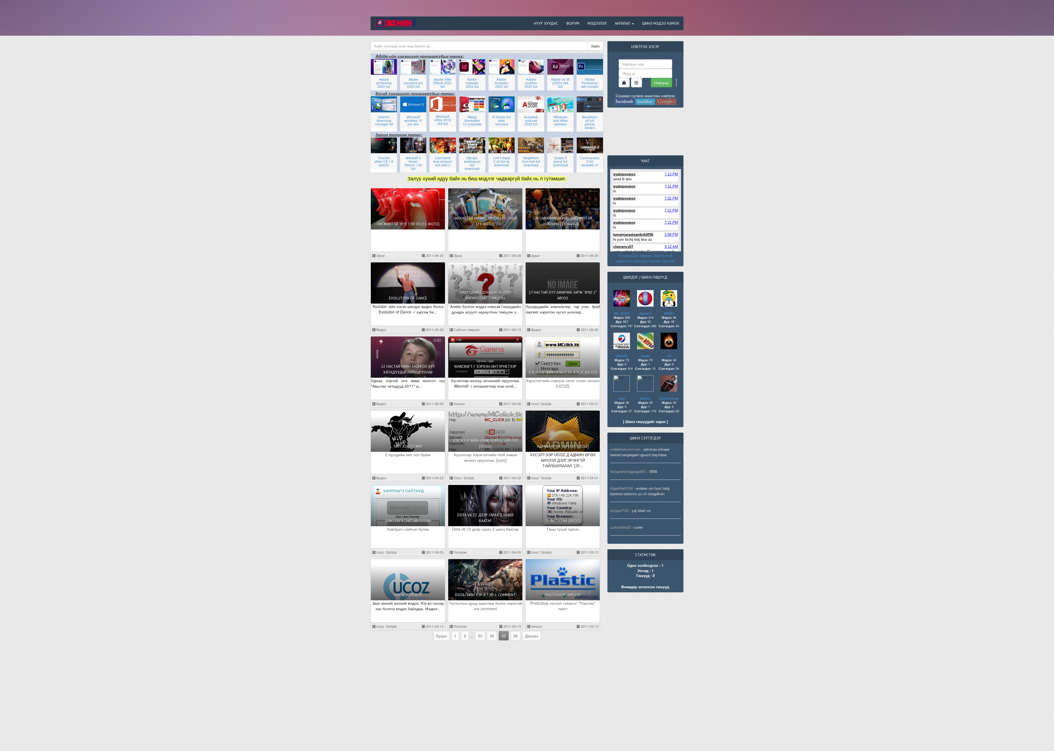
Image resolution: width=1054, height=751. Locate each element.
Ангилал (623, 23)
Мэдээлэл (597, 23)
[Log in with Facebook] (624, 101)
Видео (380, 329)
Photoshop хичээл (563, 594)
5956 (653, 471)
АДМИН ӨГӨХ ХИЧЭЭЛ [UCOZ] (563, 446)
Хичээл (459, 403)
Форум (572, 23)
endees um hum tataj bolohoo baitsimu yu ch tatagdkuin (639, 491)
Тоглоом (459, 552)
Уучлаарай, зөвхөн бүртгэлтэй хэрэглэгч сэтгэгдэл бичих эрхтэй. (645, 258)
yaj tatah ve (641, 510)
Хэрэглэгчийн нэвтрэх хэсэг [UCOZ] (562, 372)
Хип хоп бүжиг (408, 446)
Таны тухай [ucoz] (563, 520)
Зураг (380, 255)
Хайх (595, 46)
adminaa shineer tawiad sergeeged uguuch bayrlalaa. (639, 452)
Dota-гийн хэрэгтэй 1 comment (485, 594)
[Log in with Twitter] (645, 101)
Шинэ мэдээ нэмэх (660, 23)
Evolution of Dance (408, 298)
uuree (638, 527)
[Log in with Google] (676, 83)
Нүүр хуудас (546, 23)
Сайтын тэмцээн (466, 329)
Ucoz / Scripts (540, 403)
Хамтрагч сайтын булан (408, 520)
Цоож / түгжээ (408, 594)
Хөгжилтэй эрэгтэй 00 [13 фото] (408, 224)
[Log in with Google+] (666, 101)
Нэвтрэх (661, 82)
